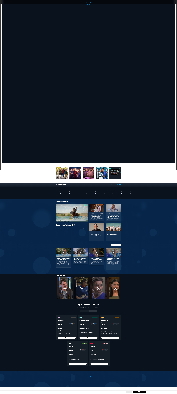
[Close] (176, 392)
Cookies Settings (129, 392)
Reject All (135, 392)
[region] (88, 392)
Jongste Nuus (116, 245)
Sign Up (66, 337)
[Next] (119, 288)
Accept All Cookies (143, 392)
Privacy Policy (79, 392)
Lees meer (61, 91)
